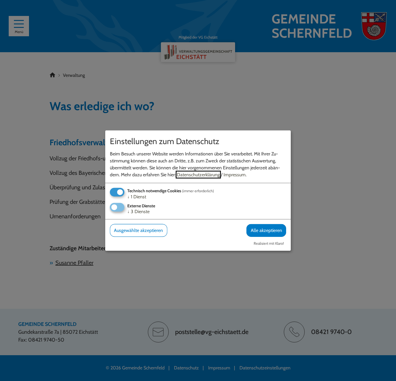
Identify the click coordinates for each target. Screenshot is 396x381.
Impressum (235, 174)
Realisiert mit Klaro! (269, 243)
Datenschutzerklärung (198, 174)
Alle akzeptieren (266, 230)
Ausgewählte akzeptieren (138, 230)
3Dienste (138, 211)
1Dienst (136, 196)
